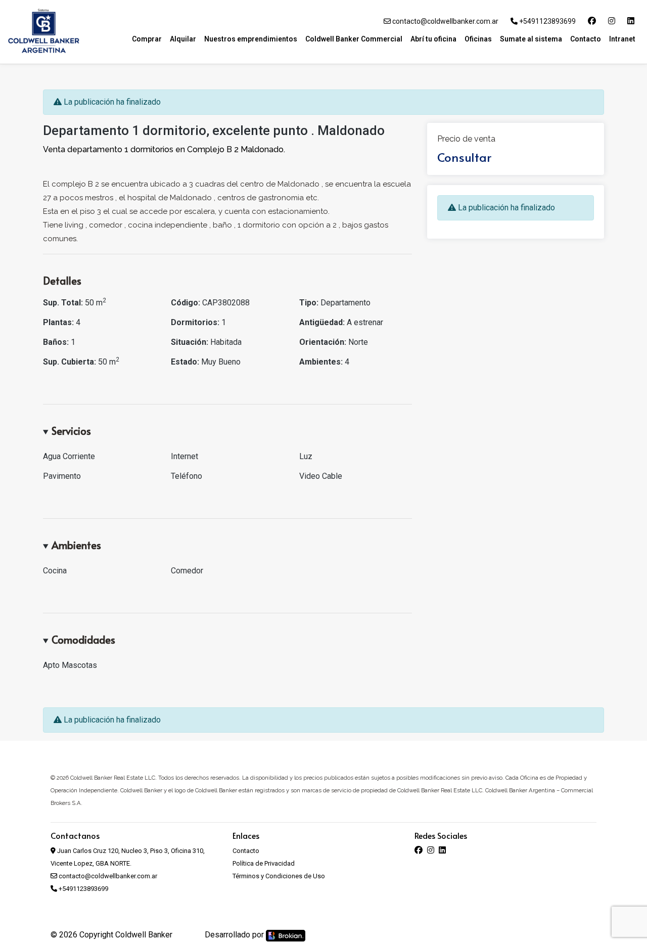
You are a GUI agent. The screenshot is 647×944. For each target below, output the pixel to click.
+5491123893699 (547, 21)
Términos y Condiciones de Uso (279, 876)
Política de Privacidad (264, 863)
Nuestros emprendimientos (250, 39)
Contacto (585, 39)
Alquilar (183, 39)
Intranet (622, 39)
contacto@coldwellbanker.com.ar (444, 21)
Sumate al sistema (531, 39)
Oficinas (478, 39)
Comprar (147, 39)
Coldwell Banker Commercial (353, 39)
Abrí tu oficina (433, 39)
